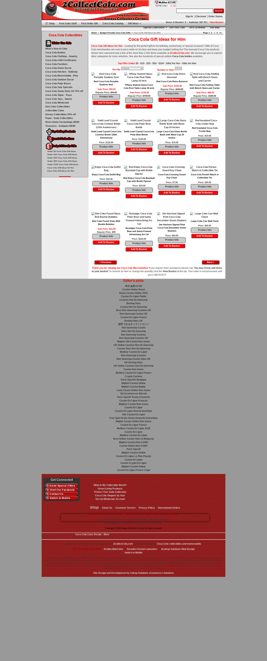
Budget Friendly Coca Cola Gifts (115, 33)
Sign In (189, 16)
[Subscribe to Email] (62, 485)
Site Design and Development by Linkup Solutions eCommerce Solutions (133, 573)
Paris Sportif (134, 449)
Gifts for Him (189, 63)
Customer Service (125, 507)
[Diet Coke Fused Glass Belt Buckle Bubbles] (106, 215)
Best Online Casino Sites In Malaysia (133, 438)
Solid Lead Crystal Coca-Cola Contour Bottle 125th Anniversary (106, 134)
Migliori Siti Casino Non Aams (133, 341)
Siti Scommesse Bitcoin (133, 393)
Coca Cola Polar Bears (58, 83)
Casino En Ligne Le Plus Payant (133, 456)
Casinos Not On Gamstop (133, 300)
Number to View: (166, 70)
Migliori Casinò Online (134, 466)
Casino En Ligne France (133, 317)
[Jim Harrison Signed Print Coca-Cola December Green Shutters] (171, 217)
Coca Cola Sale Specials (59, 87)
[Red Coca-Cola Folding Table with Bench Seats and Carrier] (204, 77)
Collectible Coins (54, 110)
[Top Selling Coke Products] (65, 132)
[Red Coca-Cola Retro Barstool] (171, 75)
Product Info (106, 96)
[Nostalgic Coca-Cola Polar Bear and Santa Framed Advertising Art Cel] (139, 219)
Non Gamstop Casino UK (133, 313)
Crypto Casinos (133, 376)
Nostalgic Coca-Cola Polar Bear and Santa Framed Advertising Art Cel (138, 231)
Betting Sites (133, 303)
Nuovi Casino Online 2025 (133, 293)
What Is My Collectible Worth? (110, 485)
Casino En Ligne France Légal (133, 470)
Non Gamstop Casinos (133, 334)
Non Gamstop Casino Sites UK (133, 359)
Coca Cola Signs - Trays (58, 95)
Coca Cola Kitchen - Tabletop (61, 71)
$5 (137, 63)
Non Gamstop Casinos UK (133, 338)
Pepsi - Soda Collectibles (59, 118)
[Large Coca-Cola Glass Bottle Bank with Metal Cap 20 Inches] (171, 124)
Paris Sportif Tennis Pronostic (133, 397)
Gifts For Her (173, 63)
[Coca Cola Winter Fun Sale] (65, 43)
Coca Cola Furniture (56, 64)
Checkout (200, 16)
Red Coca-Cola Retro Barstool (171, 81)
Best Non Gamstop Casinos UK (133, 310)
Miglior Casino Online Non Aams (133, 421)
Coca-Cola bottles (182, 56)
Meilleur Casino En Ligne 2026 (133, 428)
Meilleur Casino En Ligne (133, 352)
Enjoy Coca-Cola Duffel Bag (106, 174)
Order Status (215, 16)
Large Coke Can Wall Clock (205, 221)
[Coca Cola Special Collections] (65, 139)
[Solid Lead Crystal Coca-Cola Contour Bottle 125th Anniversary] (106, 124)
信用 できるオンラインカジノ (133, 324)
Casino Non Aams (134, 369)
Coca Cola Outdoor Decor (59, 79)
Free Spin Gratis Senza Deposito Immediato (133, 418)
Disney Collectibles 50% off (60, 114)
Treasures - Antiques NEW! (60, 126)
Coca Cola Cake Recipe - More (92, 534)
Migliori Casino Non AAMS (133, 442)
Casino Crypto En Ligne (133, 463)
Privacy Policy (147, 507)
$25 (148, 63)
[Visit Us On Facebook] (62, 489)
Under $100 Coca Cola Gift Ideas (62, 164)
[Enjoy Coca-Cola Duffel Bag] (106, 169)
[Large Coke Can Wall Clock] (204, 215)
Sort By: (116, 69)
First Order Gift (89, 23)
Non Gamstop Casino (133, 327)
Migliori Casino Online (134, 383)
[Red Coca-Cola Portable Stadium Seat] (106, 75)
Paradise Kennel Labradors (142, 549)
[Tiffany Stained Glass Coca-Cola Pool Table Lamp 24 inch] (139, 77)
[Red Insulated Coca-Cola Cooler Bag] (204, 122)
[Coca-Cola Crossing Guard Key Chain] (171, 169)
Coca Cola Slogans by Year (110, 495)
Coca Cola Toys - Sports (58, 99)
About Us (107, 507)
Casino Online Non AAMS (133, 445)
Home (94, 33)
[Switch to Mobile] (62, 498)
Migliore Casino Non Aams (133, 404)
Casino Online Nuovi (133, 289)
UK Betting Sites (133, 362)
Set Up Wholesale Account (110, 499)
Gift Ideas (133, 23)
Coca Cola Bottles (55, 52)
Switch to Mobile (133, 552)
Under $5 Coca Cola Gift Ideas (61, 151)
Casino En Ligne (133, 407)
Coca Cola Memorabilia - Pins (61, 75)
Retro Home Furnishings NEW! (62, 122)
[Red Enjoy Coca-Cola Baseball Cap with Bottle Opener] (139, 170)
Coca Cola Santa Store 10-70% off (64, 91)
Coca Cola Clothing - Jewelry (61, 56)
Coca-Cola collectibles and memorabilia (179, 543)
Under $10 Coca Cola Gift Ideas (62, 154)
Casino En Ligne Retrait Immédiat (133, 411)
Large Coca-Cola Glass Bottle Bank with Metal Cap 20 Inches (172, 134)
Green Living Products (110, 488)
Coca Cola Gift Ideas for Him (60, 171)
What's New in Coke (56, 48)
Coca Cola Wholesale (57, 102)
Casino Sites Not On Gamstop (133, 348)
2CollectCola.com (123, 543)
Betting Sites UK (133, 320)
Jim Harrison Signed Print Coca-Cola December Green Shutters (172, 227)
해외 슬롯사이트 (133, 286)
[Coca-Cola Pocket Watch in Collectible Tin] (204, 169)
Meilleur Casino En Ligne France (133, 372)
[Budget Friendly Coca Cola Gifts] (65, 146)
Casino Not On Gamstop (133, 307)
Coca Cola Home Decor (58, 68)
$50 (154, 63)
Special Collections (154, 27)
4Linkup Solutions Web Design (178, 549)
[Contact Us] (62, 494)
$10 (142, 63)
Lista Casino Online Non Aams (134, 390)
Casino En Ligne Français (133, 400)
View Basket (216, 22)
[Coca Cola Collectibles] (95, 10)
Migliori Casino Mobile (133, 386)
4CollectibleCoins (113, 549)
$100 (161, 63)
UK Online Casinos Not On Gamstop (133, 345)
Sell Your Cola (177, 27)
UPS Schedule (197, 27)
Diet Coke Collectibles (57, 106)
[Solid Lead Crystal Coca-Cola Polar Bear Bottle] (139, 124)
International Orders (169, 507)
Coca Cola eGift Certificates (60, 60)
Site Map (215, 27)
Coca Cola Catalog (113, 23)
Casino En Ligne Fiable (133, 296)
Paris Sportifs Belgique (133, 379)
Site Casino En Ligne (133, 414)
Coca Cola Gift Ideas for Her (60, 168)
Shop (52, 23)
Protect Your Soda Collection (110, 492)
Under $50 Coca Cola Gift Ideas (62, 161)
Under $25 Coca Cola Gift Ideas (62, 158)
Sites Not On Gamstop (133, 331)
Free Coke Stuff (68, 23)
